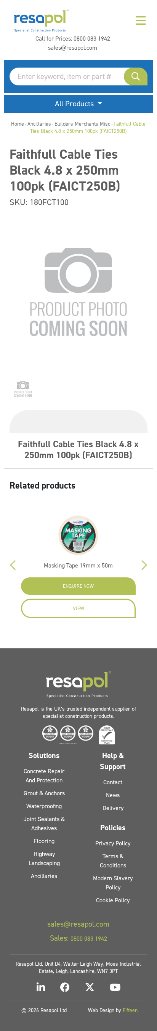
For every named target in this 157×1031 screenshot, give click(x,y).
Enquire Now (78, 586)
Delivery (113, 808)
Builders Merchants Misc (82, 124)
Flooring (44, 841)
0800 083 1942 (92, 39)
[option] (23, 389)
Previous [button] (13, 565)
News (113, 795)
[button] (135, 76)
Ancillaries (39, 124)
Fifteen (130, 1010)
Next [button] (144, 565)
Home (17, 124)
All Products (75, 104)
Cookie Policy (113, 900)
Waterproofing (44, 806)
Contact (112, 782)
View (78, 608)
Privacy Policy (112, 843)
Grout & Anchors (44, 793)
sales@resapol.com (72, 48)
